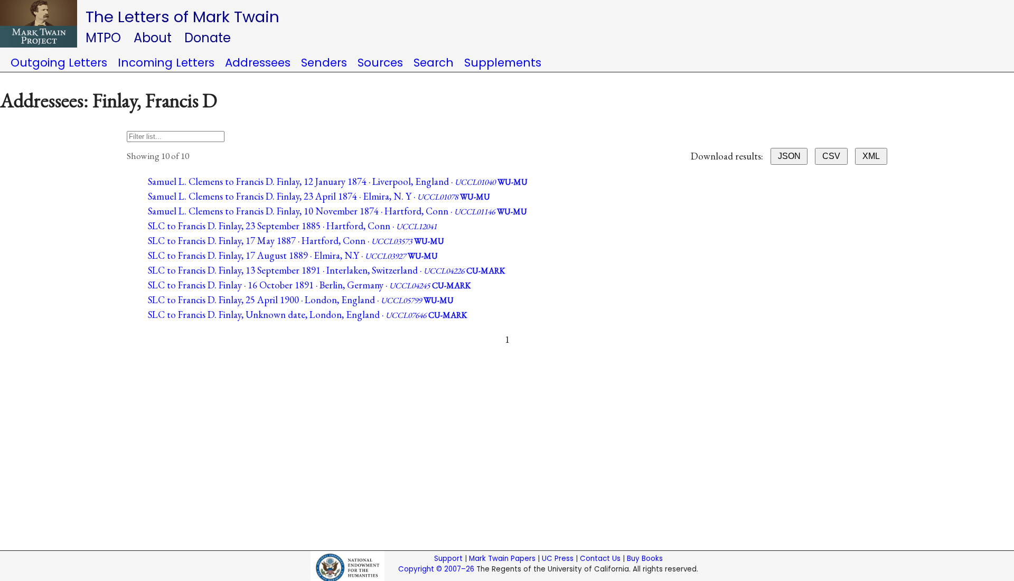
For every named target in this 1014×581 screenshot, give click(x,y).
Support (448, 559)
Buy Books (645, 559)
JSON (789, 156)
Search (434, 62)
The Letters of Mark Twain (182, 16)
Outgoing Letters (59, 62)
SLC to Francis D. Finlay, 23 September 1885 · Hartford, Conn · (292, 225)
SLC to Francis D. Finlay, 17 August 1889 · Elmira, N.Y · (293, 255)
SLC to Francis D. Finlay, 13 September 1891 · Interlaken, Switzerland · (326, 270)
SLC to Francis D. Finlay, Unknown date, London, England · (307, 314)
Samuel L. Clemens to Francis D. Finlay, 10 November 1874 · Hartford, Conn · (337, 211)
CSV (831, 156)
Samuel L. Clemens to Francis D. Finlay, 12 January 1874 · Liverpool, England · (338, 181)
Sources (380, 62)
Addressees (257, 62)
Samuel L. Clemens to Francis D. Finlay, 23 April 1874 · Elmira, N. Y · (319, 196)
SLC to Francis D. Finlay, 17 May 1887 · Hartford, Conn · (296, 240)
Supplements (502, 62)
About (153, 37)
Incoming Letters (166, 62)
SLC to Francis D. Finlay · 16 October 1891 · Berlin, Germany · (309, 285)
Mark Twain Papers (502, 559)
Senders (324, 62)
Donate (207, 37)
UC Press (558, 559)
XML (871, 156)
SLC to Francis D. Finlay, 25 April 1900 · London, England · (301, 299)
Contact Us (600, 559)
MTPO (103, 37)
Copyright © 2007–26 (436, 569)
